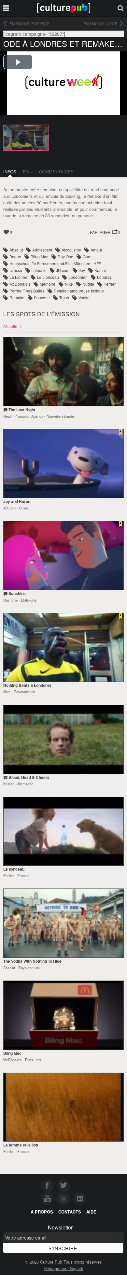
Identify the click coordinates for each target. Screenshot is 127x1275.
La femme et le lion (20, 1145)
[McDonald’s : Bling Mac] (63, 1015)
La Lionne (18, 277)
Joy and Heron (16, 501)
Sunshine (17, 593)
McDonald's (19, 284)
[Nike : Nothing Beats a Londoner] (63, 647)
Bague (15, 256)
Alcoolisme (71, 249)
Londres (104, 277)
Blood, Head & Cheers (28, 777)
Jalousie (39, 270)
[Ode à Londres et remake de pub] (26, 137)
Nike (69, 284)
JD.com (62, 270)
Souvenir (42, 297)
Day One (65, 256)
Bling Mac (39, 256)
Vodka (84, 297)
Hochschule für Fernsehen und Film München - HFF (55, 263)
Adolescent (42, 249)
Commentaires (56, 172)
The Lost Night (21, 410)
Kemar (100, 270)
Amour (96, 249)
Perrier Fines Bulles (26, 290)
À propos (42, 1212)
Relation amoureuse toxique (79, 290)
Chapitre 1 (12, 326)
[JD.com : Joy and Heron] (63, 463)
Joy (82, 270)
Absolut (16, 249)
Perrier (110, 284)
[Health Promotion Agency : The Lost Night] (63, 371)
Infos (9, 172)
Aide (91, 1212)
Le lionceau (13, 869)
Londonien (78, 277)
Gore (87, 256)
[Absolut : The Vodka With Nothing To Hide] (63, 923)
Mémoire (47, 284)
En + (28, 172)
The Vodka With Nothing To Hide (32, 961)
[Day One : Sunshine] (63, 555)
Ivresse (15, 270)
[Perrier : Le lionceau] (63, 831)
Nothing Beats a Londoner (27, 685)
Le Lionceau (48, 277)
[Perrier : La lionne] (63, 1107)
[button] (105, 233)
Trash (64, 297)
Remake (16, 297)
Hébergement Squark (63, 1268)
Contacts (69, 1212)
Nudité (88, 284)
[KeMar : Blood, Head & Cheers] (63, 739)
